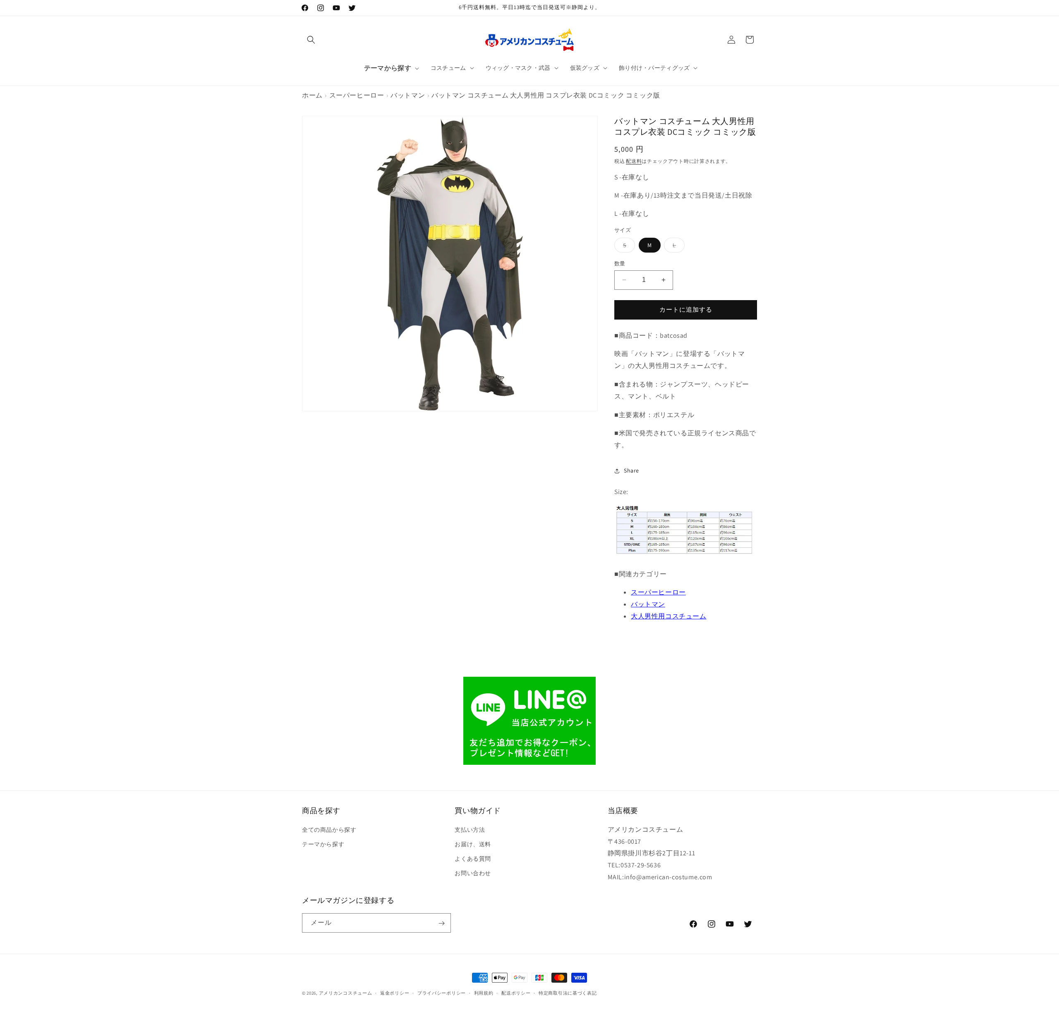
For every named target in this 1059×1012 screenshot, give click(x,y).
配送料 (634, 161)
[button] (311, 40)
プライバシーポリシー (441, 992)
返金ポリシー (394, 992)
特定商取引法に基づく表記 (568, 992)
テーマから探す (323, 843)
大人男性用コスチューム (669, 616)
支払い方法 (470, 829)
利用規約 (484, 992)
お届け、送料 (473, 843)
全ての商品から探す (329, 829)
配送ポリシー (515, 992)
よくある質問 (473, 858)
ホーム (312, 95)
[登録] (441, 923)
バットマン (408, 95)
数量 (619, 263)
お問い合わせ (473, 873)
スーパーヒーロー (356, 95)
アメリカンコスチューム (345, 993)
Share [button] (631, 470)
